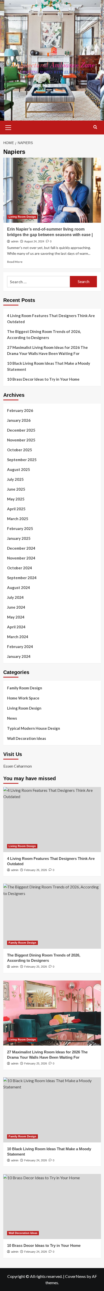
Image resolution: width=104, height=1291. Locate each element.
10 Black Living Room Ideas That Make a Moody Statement (48, 366)
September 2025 (22, 459)
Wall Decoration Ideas (26, 738)
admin (14, 241)
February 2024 (20, 646)
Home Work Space (23, 698)
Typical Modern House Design (33, 728)
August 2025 (18, 469)
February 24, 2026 (35, 1160)
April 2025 (16, 509)
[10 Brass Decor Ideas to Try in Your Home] (52, 1206)
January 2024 (19, 656)
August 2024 (18, 587)
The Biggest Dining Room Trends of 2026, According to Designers (44, 334)
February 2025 (20, 528)
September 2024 (22, 577)
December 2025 (21, 430)
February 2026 (20, 410)
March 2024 (17, 636)
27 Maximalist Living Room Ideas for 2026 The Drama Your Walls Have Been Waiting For (47, 350)
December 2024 (21, 548)
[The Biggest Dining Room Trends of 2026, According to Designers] (52, 916)
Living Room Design (22, 216)
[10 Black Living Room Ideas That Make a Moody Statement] (52, 1109)
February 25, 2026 (35, 966)
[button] (8, 127)
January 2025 (19, 538)
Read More (14, 262)
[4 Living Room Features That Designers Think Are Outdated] (52, 819)
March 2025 (17, 518)
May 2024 (15, 617)
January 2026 (19, 420)
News (12, 718)
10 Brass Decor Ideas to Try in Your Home (43, 379)
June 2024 (16, 607)
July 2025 (15, 479)
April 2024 (16, 627)
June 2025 (16, 489)
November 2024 (21, 558)
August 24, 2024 (34, 241)
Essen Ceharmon (17, 766)
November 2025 (21, 440)
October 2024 (19, 568)
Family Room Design (24, 688)
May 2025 (15, 499)
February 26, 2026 (35, 870)
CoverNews (75, 1276)
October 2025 (19, 449)
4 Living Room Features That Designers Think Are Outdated (51, 318)
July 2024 (15, 597)
